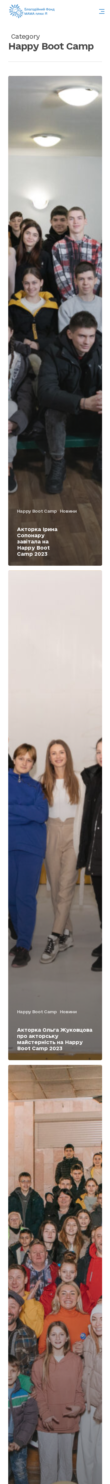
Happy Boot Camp (37, 511)
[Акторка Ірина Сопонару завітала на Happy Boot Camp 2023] (55, 321)
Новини (68, 511)
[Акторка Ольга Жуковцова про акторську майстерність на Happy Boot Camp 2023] (55, 815)
